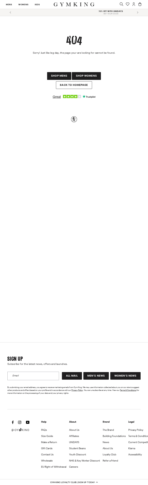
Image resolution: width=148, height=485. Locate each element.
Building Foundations (114, 436)
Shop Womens (86, 76)
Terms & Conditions (128, 390)
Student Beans (77, 448)
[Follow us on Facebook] (12, 422)
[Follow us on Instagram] (20, 422)
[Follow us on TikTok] (20, 430)
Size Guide (47, 436)
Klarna (131, 448)
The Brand (108, 430)
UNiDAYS (74, 442)
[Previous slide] (10, 12)
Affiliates (74, 436)
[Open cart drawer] (140, 4)
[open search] (121, 4)
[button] (74, 482)
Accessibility (135, 454)
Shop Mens (59, 76)
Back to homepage (74, 85)
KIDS (37, 5)
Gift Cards (46, 448)
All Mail (72, 376)
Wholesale (47, 461)
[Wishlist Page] (127, 4)
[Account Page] (134, 4)
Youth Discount (77, 454)
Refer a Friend (110, 461)
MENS (9, 5)
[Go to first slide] (137, 12)
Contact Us (47, 454)
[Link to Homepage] (74, 5)
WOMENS (23, 5)
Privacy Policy (77, 390)
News (106, 442)
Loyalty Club (109, 454)
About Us (74, 430)
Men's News (96, 376)
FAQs (44, 430)
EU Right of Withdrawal (53, 467)
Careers (73, 467)
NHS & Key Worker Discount (84, 461)
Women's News (125, 376)
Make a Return (49, 442)
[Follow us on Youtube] (27, 422)
